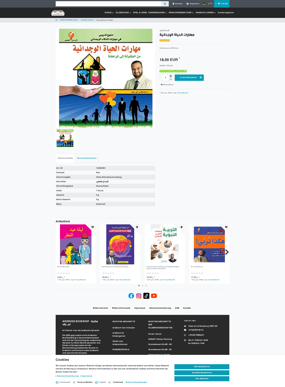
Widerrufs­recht (100, 308)
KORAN (108, 13)
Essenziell (65, 382)
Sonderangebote (226, 13)
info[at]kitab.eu (196, 330)
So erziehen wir (197, 267)
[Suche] (165, 3)
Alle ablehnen (201, 379)
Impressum (86, 376)
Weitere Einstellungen (136, 382)
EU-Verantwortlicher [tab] (87, 158)
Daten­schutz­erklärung (68, 376)
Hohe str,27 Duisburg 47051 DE (202, 326)
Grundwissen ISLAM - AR (160, 344)
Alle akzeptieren (202, 367)
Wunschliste (168, 85)
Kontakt (187, 308)
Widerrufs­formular (121, 308)
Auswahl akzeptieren (202, 373)
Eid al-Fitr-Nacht (63, 267)
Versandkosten (182, 93)
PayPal (103, 382)
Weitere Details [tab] (65, 158)
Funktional (118, 382)
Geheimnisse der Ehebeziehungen (115, 267)
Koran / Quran (154, 334)
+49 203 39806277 (196, 335)
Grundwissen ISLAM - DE (160, 349)
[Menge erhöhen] (170, 76)
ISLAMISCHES (122, 13)
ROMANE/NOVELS (121, 349)
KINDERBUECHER (156, 13)
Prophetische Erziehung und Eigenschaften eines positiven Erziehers (162, 267)
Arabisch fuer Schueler (124, 328)
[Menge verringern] (170, 79)
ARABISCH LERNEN (205, 13)
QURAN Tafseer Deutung (160, 339)
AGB (177, 308)
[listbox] (76, 244)
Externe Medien (84, 382)
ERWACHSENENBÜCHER (180, 13)
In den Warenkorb (188, 77)
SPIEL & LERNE (140, 13)
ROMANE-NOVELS (87, 20)
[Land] (203, 3)
